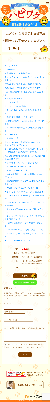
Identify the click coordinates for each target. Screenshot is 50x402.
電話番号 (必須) (9, 312)
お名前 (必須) (8, 303)
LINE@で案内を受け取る (25, 282)
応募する (25, 276)
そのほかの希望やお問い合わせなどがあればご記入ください (24, 328)
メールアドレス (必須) (11, 320)
